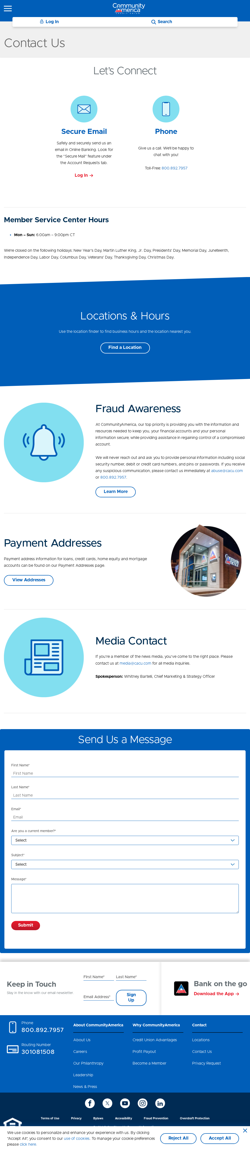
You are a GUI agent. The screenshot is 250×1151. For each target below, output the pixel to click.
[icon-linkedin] (160, 1103)
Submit (25, 925)
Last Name (19, 787)
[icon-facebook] (90, 1103)
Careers (80, 1052)
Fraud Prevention (156, 1118)
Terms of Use (50, 1118)
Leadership (83, 1075)
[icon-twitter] (107, 1103)
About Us (82, 1040)
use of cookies (77, 1139)
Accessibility (123, 1118)
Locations (201, 1040)
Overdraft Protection (194, 1118)
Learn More (116, 492)
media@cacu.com (135, 663)
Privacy (76, 1118)
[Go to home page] (129, 8)
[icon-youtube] (125, 1103)
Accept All (220, 1138)
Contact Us (202, 1052)
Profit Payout (144, 1052)
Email (15, 809)
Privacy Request (206, 1063)
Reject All (178, 1138)
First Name (19, 765)
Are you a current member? (33, 831)
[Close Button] (245, 1131)
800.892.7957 (175, 168)
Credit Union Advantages (155, 1040)
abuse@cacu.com (227, 471)
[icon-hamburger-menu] (8, 8)
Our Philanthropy (88, 1063)
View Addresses (28, 580)
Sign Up (131, 997)
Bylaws (98, 1118)
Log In (52, 22)
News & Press (85, 1087)
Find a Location (125, 347)
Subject (17, 855)
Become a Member (150, 1063)
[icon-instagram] (143, 1103)
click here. (28, 1144)
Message (18, 879)
